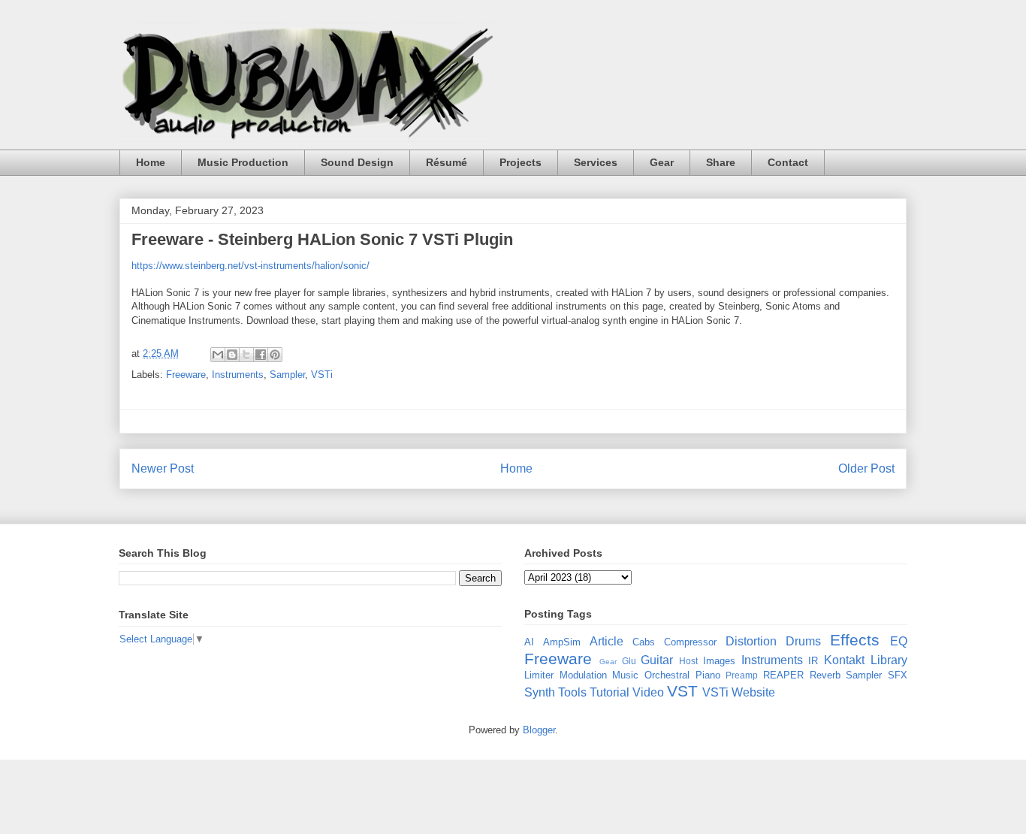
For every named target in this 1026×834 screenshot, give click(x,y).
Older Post (866, 468)
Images (719, 660)
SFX (897, 675)
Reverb (825, 675)
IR (813, 660)
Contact (788, 162)
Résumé (446, 162)
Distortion (751, 641)
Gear (662, 162)
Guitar (657, 660)
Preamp (742, 675)
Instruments (238, 374)
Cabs (643, 642)
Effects (855, 639)
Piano (708, 675)
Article (606, 641)
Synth (539, 692)
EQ (898, 641)
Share (720, 162)
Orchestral (667, 675)
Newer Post (162, 468)
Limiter (539, 675)
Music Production (243, 162)
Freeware (186, 374)
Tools (572, 692)
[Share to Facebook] (260, 354)
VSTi (322, 374)
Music (625, 675)
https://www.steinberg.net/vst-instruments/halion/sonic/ (250, 265)
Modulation (583, 675)
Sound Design (357, 162)
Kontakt (844, 660)
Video (648, 692)
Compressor (690, 642)
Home (150, 162)
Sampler (287, 374)
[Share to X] (246, 354)
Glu (629, 661)
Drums (803, 641)
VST (682, 691)
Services (595, 162)
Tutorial (609, 692)
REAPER (783, 675)
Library (889, 660)
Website (753, 692)
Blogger (539, 730)
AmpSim (562, 642)
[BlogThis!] (232, 354)
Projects (520, 162)
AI (529, 642)
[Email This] (217, 354)
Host (688, 661)
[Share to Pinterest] (274, 354)
